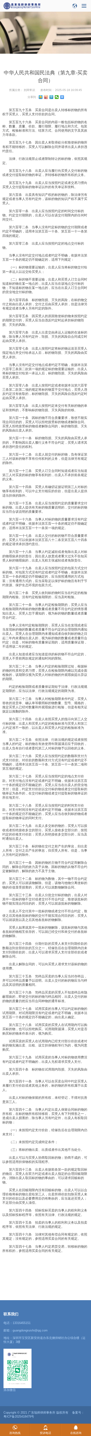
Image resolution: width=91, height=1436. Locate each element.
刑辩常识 (29, 90)
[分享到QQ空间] (41, 97)
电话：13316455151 (17, 1323)
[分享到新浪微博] (46, 97)
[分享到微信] (57, 97)
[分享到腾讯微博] (51, 97)
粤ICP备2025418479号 (19, 1416)
